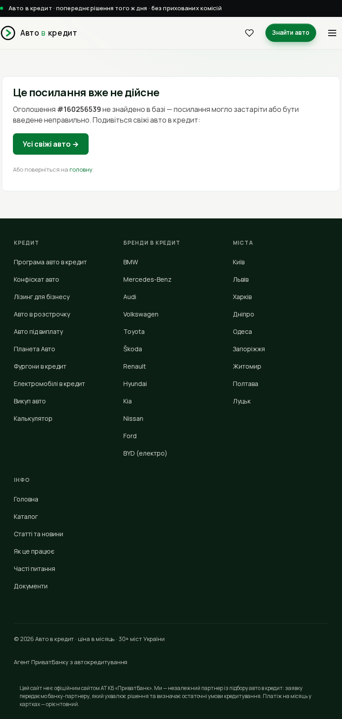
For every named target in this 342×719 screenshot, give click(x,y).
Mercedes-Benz (147, 279)
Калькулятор (33, 418)
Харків (242, 296)
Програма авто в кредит (50, 262)
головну (81, 169)
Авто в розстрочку (42, 314)
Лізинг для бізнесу (41, 296)
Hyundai (135, 383)
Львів (240, 279)
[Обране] (249, 33)
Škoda (132, 349)
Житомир (247, 366)
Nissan (133, 418)
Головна (26, 499)
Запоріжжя (249, 349)
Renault (134, 366)
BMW (130, 262)
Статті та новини (38, 534)
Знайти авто (290, 33)
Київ (238, 262)
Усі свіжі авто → (51, 144)
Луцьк (242, 401)
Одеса (242, 331)
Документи (31, 586)
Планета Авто (34, 349)
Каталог (26, 516)
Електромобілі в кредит (49, 383)
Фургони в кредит (40, 366)
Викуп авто (30, 401)
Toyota (134, 331)
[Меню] (332, 33)
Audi (129, 296)
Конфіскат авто (36, 279)
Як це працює (34, 551)
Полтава (245, 383)
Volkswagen (141, 314)
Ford (130, 435)
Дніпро (243, 314)
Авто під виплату (38, 331)
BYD (145, 453)
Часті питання (34, 568)
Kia (127, 401)
